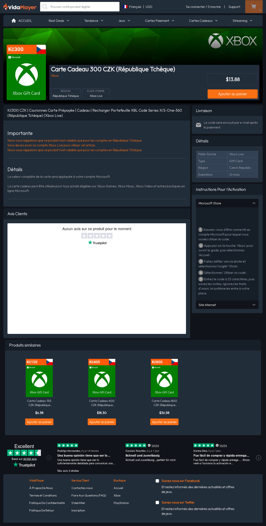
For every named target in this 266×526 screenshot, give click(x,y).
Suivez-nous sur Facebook (180, 481)
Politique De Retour (41, 510)
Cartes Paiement (157, 21)
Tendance (91, 21)
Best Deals (56, 21)
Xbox (117, 495)
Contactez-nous (81, 488)
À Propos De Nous (41, 488)
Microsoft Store (209, 203)
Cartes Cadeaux (201, 21)
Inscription (78, 510)
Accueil (118, 488)
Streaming (240, 21)
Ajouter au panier (232, 93)
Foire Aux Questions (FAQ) (88, 495)
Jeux (121, 21)
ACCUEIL (25, 21)
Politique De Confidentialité (47, 503)
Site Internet (207, 305)
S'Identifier (78, 503)
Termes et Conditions (43, 495)
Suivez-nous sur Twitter (178, 502)
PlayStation (121, 503)
